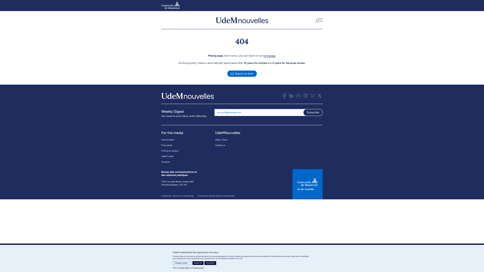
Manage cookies (182, 263)
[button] (319, 20)
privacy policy (184, 268)
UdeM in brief (167, 156)
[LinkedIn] (291, 96)
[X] (320, 96)
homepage (269, 55)
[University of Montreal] (170, 5)
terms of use (199, 268)
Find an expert (167, 140)
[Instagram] (305, 96)
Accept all (210, 263)
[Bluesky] (313, 96)
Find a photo (167, 145)
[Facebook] (284, 96)
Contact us (220, 145)
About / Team (221, 140)
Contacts (165, 162)
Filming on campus (169, 151)
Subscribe (313, 112)
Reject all (198, 263)
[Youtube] (298, 96)
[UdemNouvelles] (242, 20)
